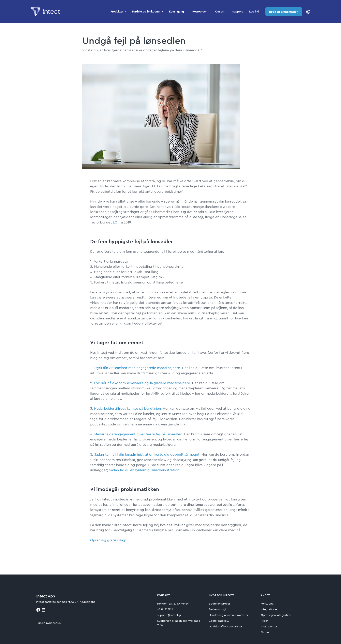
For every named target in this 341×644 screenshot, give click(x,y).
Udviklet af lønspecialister (225, 626)
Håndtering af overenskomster (228, 615)
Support (237, 11)
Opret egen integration (276, 615)
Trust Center (269, 626)
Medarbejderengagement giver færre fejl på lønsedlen (138, 434)
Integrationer (269, 609)
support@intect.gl (169, 615)
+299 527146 (165, 609)
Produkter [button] (117, 11)
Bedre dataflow (219, 621)
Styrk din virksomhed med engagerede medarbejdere (137, 368)
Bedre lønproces (219, 603)
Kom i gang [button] (176, 11)
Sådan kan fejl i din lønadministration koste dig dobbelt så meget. (147, 454)
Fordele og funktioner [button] (146, 11)
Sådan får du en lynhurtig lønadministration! (144, 470)
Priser (264, 621)
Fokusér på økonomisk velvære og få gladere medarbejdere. (142, 383)
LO (115, 222)
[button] (308, 11)
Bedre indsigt (217, 609)
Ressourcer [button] (199, 11)
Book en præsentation (283, 11)
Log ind (254, 11)
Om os (265, 632)
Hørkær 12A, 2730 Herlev (173, 603)
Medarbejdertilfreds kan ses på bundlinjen (127, 408)
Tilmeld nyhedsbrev (49, 623)
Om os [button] (219, 11)
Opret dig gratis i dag (107, 540)
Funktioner (267, 603)
